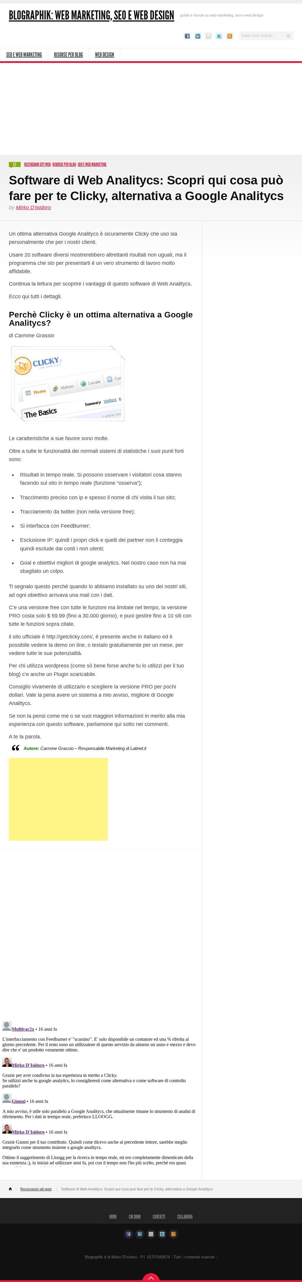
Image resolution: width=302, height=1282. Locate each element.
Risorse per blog (64, 164)
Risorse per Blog (68, 54)
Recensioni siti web (37, 164)
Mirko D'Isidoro (33, 207)
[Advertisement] (151, 107)
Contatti (159, 1216)
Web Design (104, 54)
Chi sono (135, 1216)
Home (13, 1189)
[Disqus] (101, 931)
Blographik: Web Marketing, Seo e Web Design (91, 15)
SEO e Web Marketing (24, 54)
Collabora (185, 1216)
